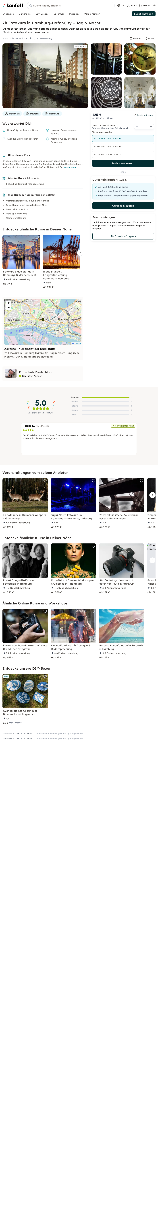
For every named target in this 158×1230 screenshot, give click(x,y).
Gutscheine (25, 13)
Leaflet (77, 343)
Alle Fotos (80, 46)
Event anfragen (143, 13)
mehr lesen (70, 167)
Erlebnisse (8, 13)
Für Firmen (58, 13)
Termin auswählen (102, 132)
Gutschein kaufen (123, 205)
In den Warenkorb (123, 163)
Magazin (74, 13)
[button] (42, 320)
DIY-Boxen (42, 13)
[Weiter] (79, 253)
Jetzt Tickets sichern (103, 125)
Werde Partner (92, 13)
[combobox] (71, 6)
